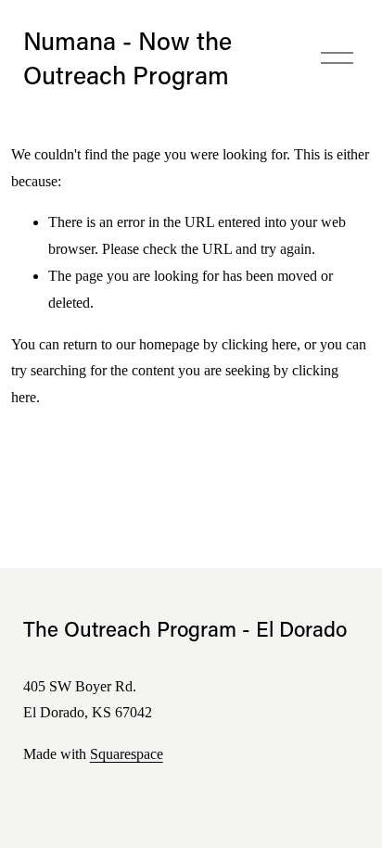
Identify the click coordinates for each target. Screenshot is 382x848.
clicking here (259, 344)
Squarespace (126, 754)
